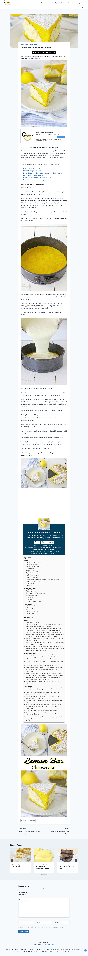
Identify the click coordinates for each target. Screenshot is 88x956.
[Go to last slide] (12, 860)
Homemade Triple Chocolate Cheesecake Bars (66, 866)
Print (37, 542)
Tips (56, 3)
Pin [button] (45, 542)
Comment (23, 900)
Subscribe (43, 3)
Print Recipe (51, 52)
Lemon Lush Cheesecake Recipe (34, 180)
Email (39, 922)
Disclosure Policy (49, 945)
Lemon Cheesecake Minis (31, 168)
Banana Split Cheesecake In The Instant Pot (29, 831)
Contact (50, 3)
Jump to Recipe (39, 52)
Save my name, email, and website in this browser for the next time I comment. (44, 927)
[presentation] (20, 855)
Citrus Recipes (24, 44)
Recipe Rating (23, 892)
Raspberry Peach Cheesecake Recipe (60, 831)
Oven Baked (33, 44)
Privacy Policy (37, 945)
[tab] (41, 874)
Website (57, 922)
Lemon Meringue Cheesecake (33, 171)
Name (21, 922)
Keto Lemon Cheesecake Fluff (33, 175)
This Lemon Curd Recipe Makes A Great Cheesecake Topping (43, 866)
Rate (51, 542)
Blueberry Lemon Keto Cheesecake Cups (37, 177)
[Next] (76, 860)
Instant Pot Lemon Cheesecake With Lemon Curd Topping (42, 173)
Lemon (23, 820)
